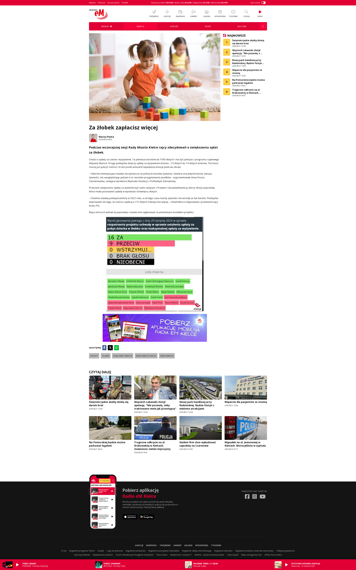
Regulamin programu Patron (82, 550)
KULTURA (241, 26)
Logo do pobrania (115, 550)
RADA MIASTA (166, 355)
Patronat (101, 3)
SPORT (208, 26)
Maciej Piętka (106, 136)
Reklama (92, 3)
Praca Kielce (161, 554)
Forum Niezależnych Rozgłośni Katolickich (135, 554)
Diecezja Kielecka (82, 554)
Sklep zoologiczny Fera (251, 554)
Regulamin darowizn (223, 550)
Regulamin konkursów (135, 550)
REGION (105, 26)
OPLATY (94, 355)
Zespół (101, 550)
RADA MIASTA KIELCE (146, 355)
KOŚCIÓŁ (174, 26)
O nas (63, 550)
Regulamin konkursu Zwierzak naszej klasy (254, 550)
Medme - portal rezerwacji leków (209, 554)
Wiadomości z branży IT (181, 554)
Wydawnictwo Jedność (103, 554)
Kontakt (125, 3)
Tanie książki (232, 554)
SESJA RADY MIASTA (122, 355)
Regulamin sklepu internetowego (197, 550)
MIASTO (140, 26)
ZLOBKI (105, 355)
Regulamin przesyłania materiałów (163, 550)
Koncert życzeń (113, 3)
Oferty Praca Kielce (273, 554)
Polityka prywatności (285, 550)
